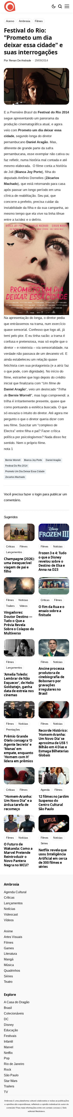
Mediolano (40, 1111)
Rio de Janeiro (14, 1064)
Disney (9, 1024)
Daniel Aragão (53, 460)
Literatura (10, 953)
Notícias (9, 909)
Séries (8, 976)
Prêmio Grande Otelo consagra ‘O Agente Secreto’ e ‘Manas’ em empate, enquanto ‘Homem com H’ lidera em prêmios (18, 748)
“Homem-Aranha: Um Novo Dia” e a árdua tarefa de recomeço (18, 802)
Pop (7, 1058)
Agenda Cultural (15, 892)
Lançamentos (13, 903)
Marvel (8, 1047)
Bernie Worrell (12, 460)
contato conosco (53, 1108)
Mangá (8, 959)
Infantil (8, 1041)
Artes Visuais (13, 937)
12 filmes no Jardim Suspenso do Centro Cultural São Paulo (54, 802)
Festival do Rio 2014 (16, 465)
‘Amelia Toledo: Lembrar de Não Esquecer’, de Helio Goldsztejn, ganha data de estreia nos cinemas (19, 684)
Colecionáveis (14, 1013)
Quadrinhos (12, 970)
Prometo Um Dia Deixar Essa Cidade (25, 471)
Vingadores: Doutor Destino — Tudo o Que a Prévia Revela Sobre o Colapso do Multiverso (19, 622)
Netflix (8, 1052)
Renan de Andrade (20, 60)
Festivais (10, 1036)
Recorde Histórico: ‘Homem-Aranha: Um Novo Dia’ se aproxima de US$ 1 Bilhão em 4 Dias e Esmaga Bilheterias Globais (54, 743)
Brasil (8, 1007)
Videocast (11, 914)
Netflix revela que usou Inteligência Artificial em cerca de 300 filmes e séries (53, 858)
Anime (8, 931)
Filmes (8, 942)
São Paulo (11, 1075)
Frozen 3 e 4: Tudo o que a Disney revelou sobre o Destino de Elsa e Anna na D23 (53, 561)
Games (9, 948)
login (38, 494)
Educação (11, 1030)
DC (6, 1019)
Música (9, 965)
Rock (7, 1069)
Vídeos (9, 920)
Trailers (9, 1086)
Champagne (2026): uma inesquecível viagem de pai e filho (19, 565)
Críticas (9, 897)
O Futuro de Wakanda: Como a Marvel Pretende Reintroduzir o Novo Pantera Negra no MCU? (18, 854)
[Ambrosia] (10, 6)
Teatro (8, 981)
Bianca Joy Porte (33, 460)
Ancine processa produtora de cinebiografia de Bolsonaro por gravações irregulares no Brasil (51, 681)
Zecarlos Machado (15, 477)
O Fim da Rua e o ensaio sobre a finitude (52, 610)
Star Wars (10, 1081)
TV (6, 1092)
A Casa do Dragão (16, 1002)
